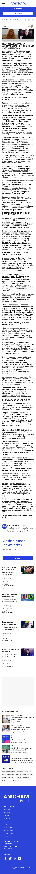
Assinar (18, 558)
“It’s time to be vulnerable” (12, 86)
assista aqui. (18, 94)
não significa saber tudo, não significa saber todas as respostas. (17, 416)
